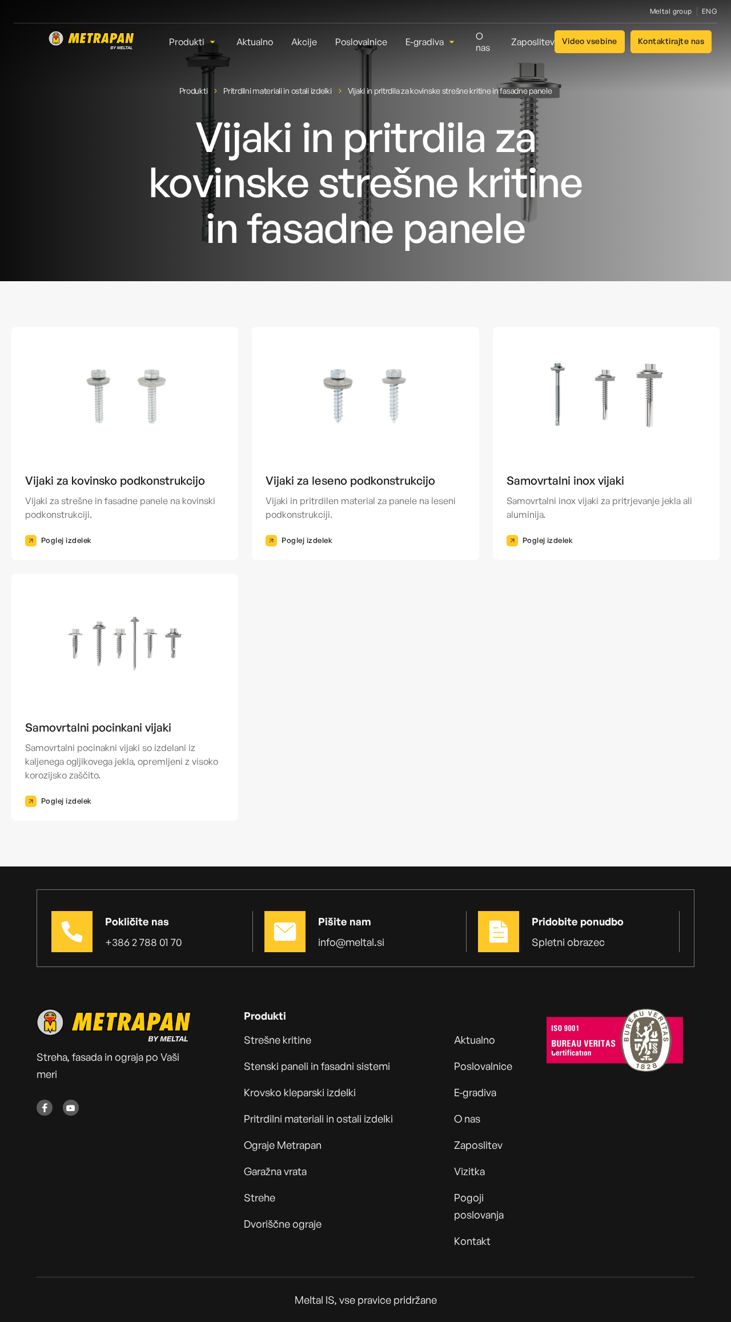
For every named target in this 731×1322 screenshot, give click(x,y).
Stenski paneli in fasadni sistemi (317, 1066)
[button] (193, 41)
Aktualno (474, 1039)
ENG (709, 11)
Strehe (259, 1197)
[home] (91, 41)
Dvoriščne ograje (283, 1223)
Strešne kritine (277, 1039)
